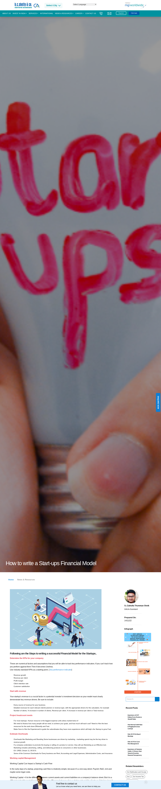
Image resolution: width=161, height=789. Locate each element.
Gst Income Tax (138, 776)
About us (6, 13)
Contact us (90, 13)
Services (33, 13)
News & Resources (63, 13)
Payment (121, 13)
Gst (128, 776)
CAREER (78, 13)
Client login (134, 13)
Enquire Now (158, 402)
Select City (51, 5)
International (46, 13)
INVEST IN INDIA (19, 13)
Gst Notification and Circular (136, 772)
